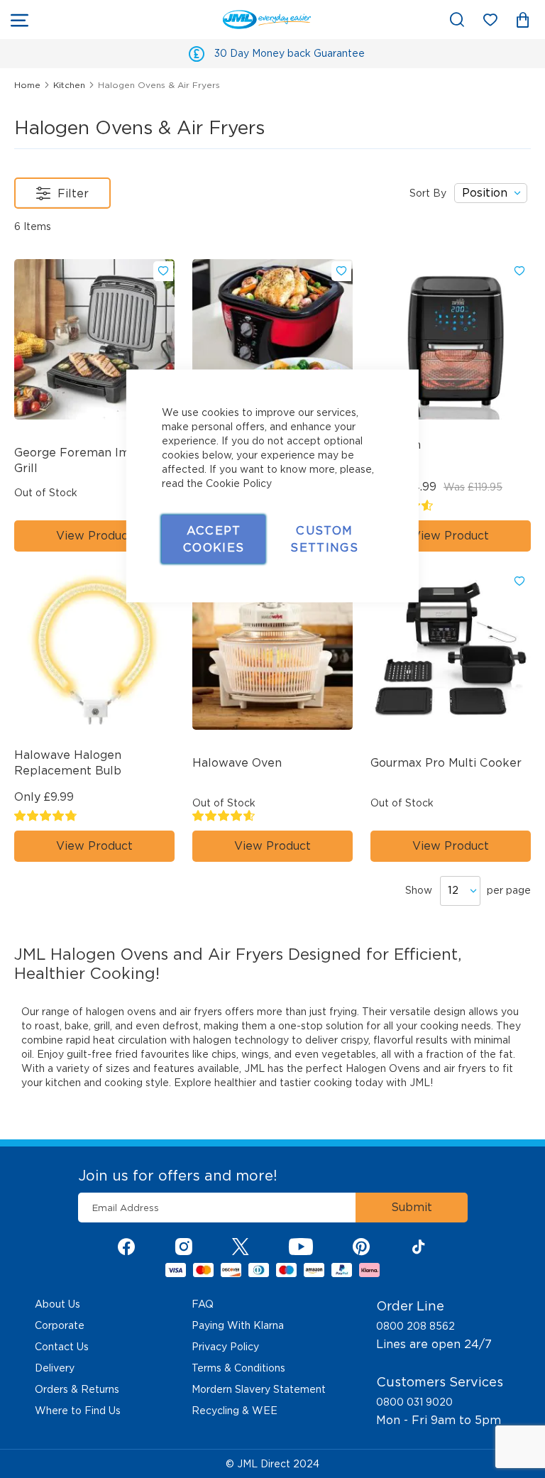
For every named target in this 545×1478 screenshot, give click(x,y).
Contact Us (62, 1346)
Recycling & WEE (234, 1410)
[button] (163, 271)
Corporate (59, 1325)
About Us (57, 1304)
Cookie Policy (239, 483)
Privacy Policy (225, 1346)
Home (28, 85)
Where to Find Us (78, 1410)
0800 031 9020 (414, 1402)
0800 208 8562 (415, 1326)
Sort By (427, 193)
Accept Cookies (213, 539)
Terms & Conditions (238, 1368)
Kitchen (70, 85)
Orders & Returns (77, 1389)
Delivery (55, 1368)
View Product (94, 535)
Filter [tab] (73, 193)
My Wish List (497, 22)
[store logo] (177, 19)
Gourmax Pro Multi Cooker (446, 763)
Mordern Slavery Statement (259, 1389)
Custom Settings (324, 539)
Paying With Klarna (238, 1325)
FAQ (203, 1304)
